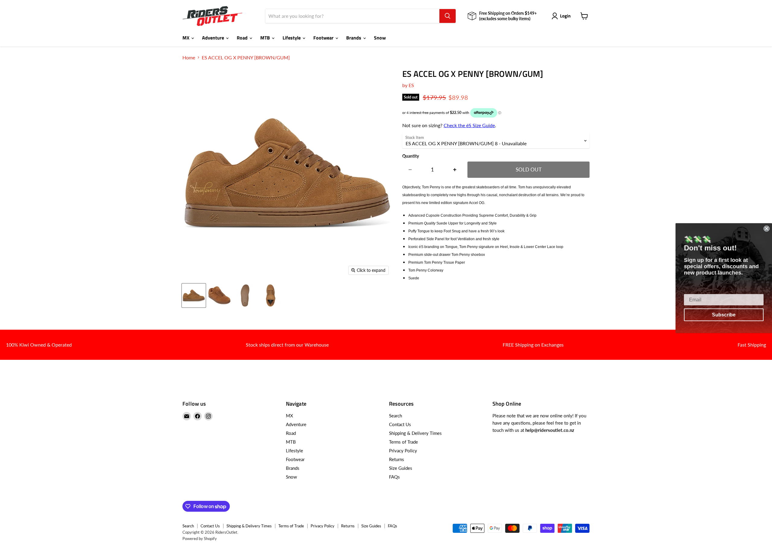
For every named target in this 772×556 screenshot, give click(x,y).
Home (188, 57)
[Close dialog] (767, 228)
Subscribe (724, 314)
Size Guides (400, 468)
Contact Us (400, 424)
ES (411, 85)
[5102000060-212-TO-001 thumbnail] (271, 295)
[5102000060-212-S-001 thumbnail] (194, 295)
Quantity (410, 156)
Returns (396, 459)
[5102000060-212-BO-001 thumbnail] (245, 295)
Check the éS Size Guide (469, 125)
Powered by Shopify (199, 538)
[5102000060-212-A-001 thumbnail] (219, 295)
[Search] (447, 16)
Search (395, 415)
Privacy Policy (403, 450)
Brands (354, 37)
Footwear (324, 37)
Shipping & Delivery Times (415, 433)
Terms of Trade (403, 441)
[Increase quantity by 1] (455, 170)
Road (243, 37)
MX (186, 37)
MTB (265, 37)
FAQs (394, 476)
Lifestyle (292, 37)
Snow (380, 37)
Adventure (213, 37)
